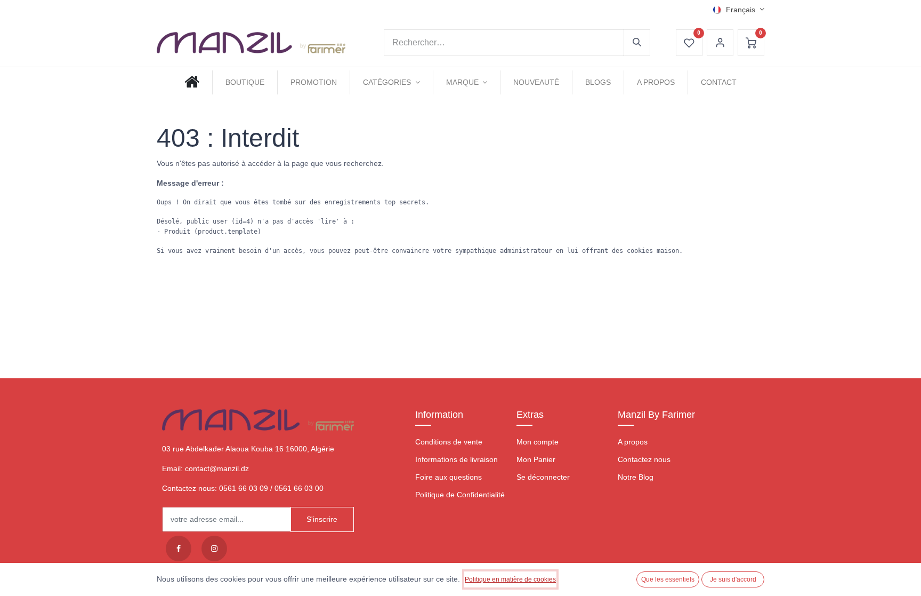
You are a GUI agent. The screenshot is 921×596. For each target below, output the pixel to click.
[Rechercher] (637, 42)
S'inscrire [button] (321, 519)
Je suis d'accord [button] (733, 579)
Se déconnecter (543, 477)
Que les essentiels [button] (667, 579)
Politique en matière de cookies (510, 579)
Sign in (720, 42)
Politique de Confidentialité (460, 494)
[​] (178, 548)
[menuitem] (192, 82)
